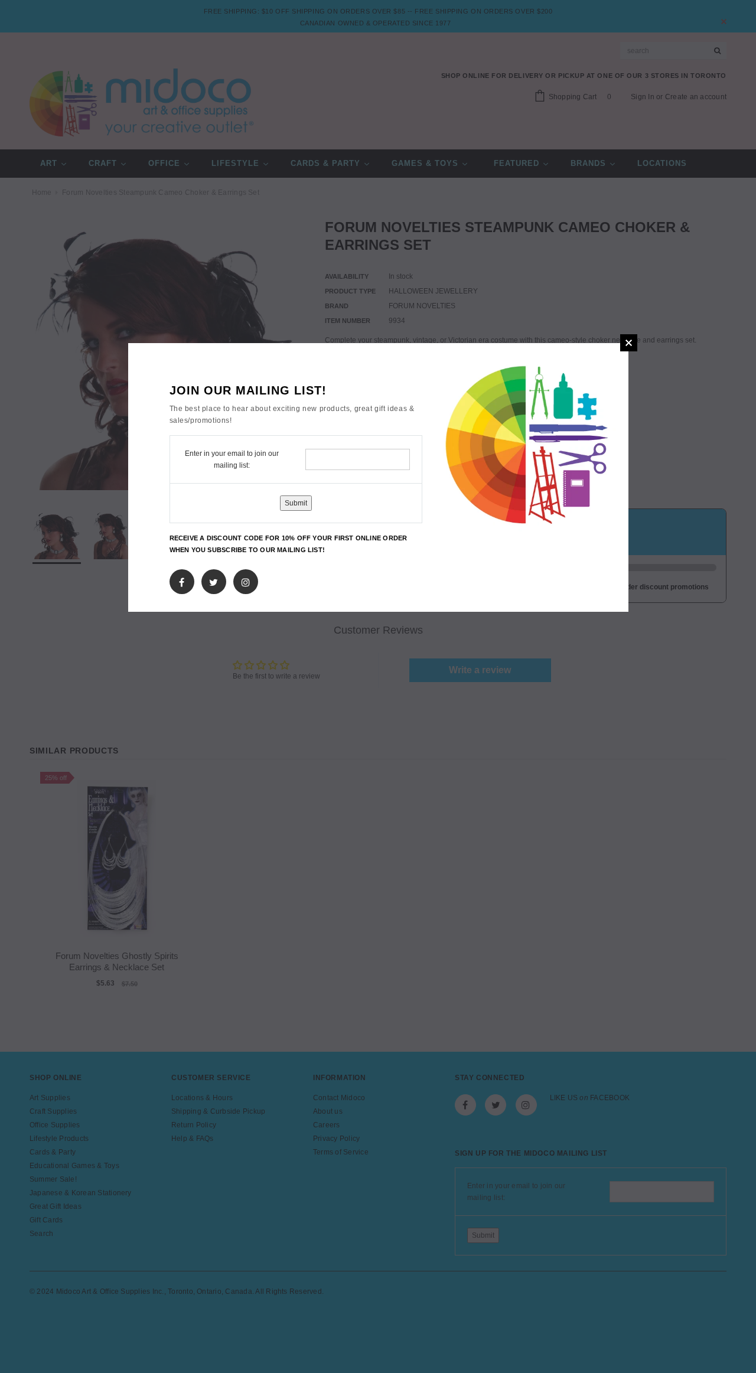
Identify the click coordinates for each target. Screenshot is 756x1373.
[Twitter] (213, 580)
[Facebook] (181, 580)
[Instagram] (246, 580)
